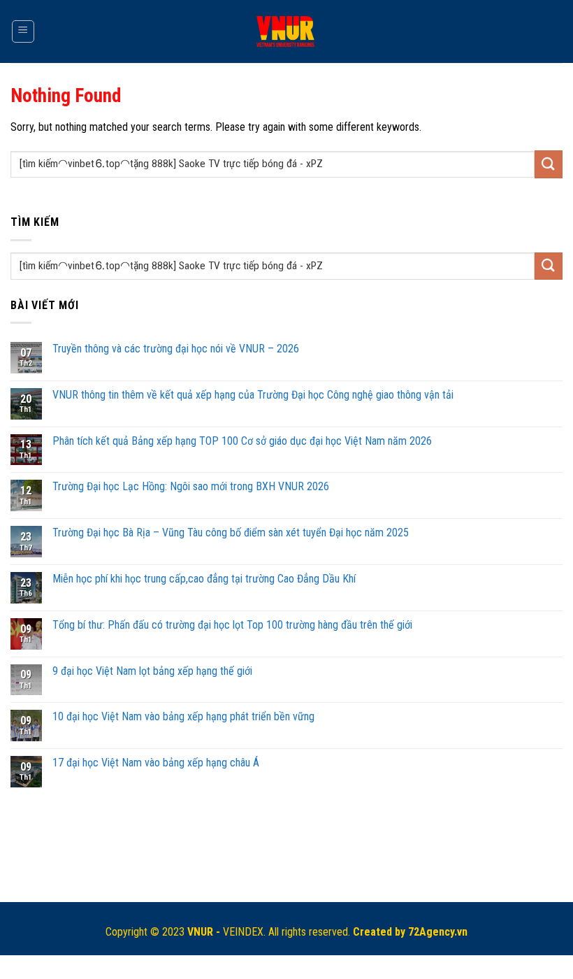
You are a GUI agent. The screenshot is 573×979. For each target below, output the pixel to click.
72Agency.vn (437, 931)
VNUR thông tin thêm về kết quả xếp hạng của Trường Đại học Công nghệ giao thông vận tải (253, 394)
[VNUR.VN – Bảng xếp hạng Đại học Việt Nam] (286, 32)
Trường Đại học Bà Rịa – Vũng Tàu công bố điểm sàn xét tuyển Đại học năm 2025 (230, 532)
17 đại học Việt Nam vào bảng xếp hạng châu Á (155, 762)
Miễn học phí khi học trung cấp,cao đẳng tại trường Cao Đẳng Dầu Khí (204, 578)
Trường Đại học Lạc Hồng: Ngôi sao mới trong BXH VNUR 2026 (190, 486)
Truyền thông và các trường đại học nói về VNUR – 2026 (175, 348)
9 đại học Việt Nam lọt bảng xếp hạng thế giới (152, 671)
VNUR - (205, 931)
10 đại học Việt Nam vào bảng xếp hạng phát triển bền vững (183, 716)
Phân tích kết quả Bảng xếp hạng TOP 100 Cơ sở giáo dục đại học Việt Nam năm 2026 (242, 441)
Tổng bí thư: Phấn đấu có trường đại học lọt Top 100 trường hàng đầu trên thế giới (232, 624)
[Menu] (23, 31)
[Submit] (549, 164)
